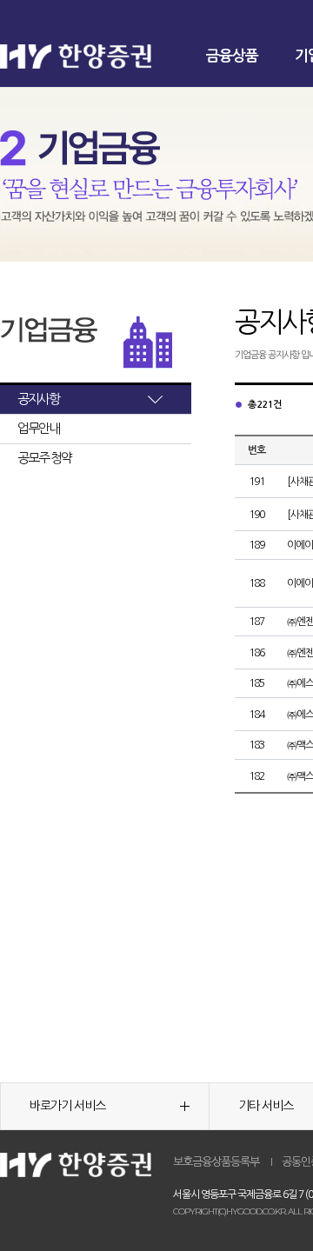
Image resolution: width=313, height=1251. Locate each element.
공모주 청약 (44, 457)
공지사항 (38, 398)
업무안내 (38, 428)
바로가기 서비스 (67, 1106)
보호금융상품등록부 (216, 1162)
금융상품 (232, 56)
